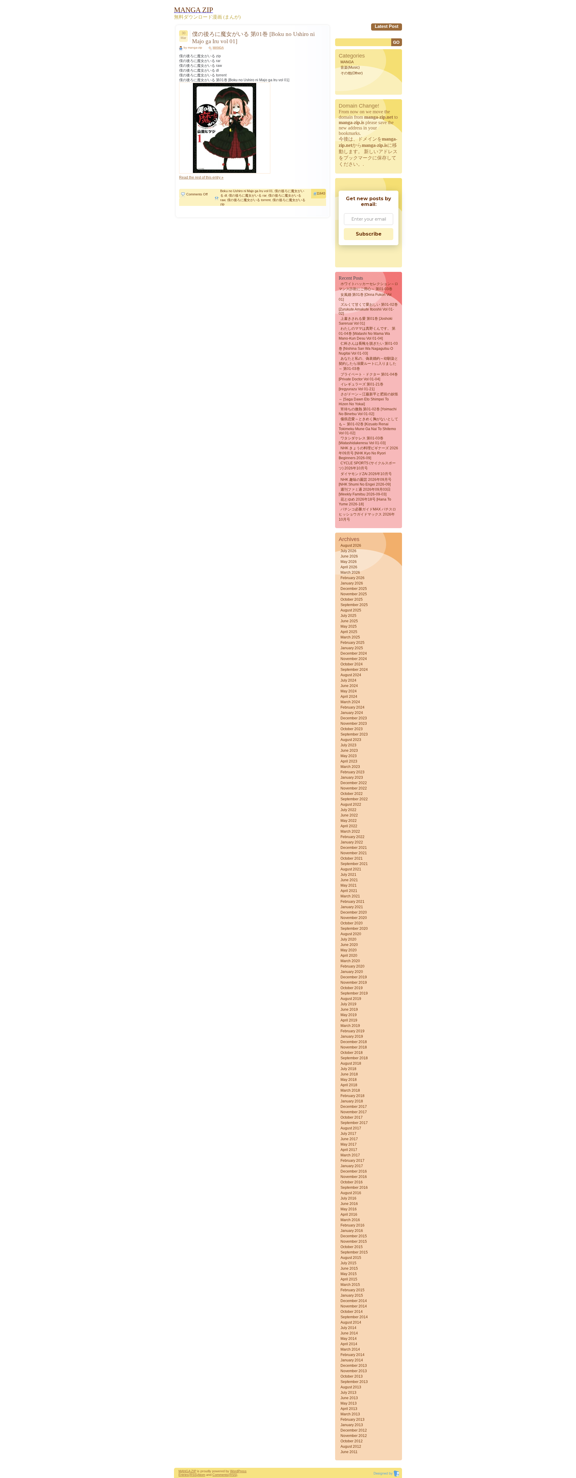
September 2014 (354, 1317)
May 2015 (348, 1274)
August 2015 (350, 1258)
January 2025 (351, 648)
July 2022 (348, 810)
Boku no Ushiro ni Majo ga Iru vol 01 (246, 191)
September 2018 (354, 1058)
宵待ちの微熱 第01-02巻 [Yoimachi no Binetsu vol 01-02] (368, 411)
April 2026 (348, 567)
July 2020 (348, 939)
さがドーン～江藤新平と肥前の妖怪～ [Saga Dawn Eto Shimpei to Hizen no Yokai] (368, 399)
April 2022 (348, 826)
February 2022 (352, 837)
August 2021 (350, 869)
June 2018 (349, 1074)
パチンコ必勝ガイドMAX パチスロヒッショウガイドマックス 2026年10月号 (367, 514)
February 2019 (352, 1031)
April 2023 (348, 761)
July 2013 (348, 1392)
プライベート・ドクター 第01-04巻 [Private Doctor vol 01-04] (368, 376)
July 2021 (348, 875)
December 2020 (353, 912)
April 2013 (348, 1409)
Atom (201, 1475)
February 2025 (352, 643)
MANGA (218, 47)
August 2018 (350, 1063)
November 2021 (353, 853)
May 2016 (348, 1209)
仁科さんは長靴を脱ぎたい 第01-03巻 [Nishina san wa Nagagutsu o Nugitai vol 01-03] (368, 348)
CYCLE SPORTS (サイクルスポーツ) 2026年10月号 (367, 465)
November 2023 (353, 723)
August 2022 (350, 804)
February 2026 (352, 578)
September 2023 (354, 734)
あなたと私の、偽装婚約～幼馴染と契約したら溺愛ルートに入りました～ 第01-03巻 (368, 363)
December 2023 (353, 718)
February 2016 (352, 1225)
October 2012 (351, 1441)
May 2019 (348, 1015)
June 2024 (349, 686)
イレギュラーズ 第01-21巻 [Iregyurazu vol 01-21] (361, 386)
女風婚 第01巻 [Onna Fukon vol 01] (365, 297)
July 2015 (348, 1263)
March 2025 (350, 637)
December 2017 (353, 1107)
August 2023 (350, 740)
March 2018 (350, 1090)
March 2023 (350, 767)
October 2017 (351, 1117)
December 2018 (353, 1042)
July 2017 (348, 1134)
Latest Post (386, 26)
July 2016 (348, 1198)
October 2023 (351, 729)
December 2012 (353, 1430)
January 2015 (351, 1295)
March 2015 (350, 1285)
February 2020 (352, 966)
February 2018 (352, 1096)
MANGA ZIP (187, 1471)
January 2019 (351, 1036)
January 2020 (351, 972)
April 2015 (348, 1279)
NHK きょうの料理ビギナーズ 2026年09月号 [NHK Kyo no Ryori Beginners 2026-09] (368, 453)
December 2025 (353, 589)
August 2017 (350, 1128)
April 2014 (348, 1344)
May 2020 (348, 950)
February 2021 (352, 902)
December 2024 (353, 653)
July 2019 (348, 1004)
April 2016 (348, 1214)
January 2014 (351, 1360)
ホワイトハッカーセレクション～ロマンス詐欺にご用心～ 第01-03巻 (368, 286)
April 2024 (348, 696)
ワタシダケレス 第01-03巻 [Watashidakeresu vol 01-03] (362, 440)
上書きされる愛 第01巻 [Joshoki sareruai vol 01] (365, 321)
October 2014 (351, 1312)
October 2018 (351, 1053)
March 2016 (350, 1220)
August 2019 (350, 999)
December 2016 (353, 1171)
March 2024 (350, 702)
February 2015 (352, 1290)
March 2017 (350, 1155)
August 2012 (350, 1446)
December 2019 (353, 977)
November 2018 (353, 1047)
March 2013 (350, 1414)
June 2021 (349, 880)
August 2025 (350, 610)
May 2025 (348, 626)
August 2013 (350, 1387)
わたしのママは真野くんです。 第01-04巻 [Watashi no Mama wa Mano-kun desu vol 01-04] (367, 333)
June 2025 (349, 621)
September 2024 (354, 670)
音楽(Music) (350, 67)
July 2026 (348, 551)
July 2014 (348, 1328)
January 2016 (351, 1231)
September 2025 (354, 605)
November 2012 (353, 1436)
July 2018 (348, 1069)
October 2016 (351, 1182)
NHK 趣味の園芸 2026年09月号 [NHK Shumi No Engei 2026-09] (365, 481)
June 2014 (349, 1333)
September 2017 (354, 1123)
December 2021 (353, 848)
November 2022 (353, 788)
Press (242, 1471)
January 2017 (351, 1166)
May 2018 (348, 1080)
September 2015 (354, 1252)
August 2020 (350, 934)
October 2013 (351, 1376)
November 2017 (353, 1112)
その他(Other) (351, 73)
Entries (183, 1475)
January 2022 (351, 842)
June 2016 (349, 1204)
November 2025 (353, 594)
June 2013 (349, 1398)
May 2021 (348, 885)
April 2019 (348, 1020)
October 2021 (351, 858)
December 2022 (353, 783)
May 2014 (348, 1339)
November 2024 (353, 659)
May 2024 (348, 691)
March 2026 (350, 572)
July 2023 (348, 745)
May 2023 (348, 756)
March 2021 (350, 896)
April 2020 (348, 955)
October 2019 (351, 988)
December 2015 (353, 1236)
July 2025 (348, 616)
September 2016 (354, 1187)
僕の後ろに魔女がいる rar (247, 195)
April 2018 (348, 1085)
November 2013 (353, 1371)
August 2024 (350, 675)
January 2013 (351, 1425)
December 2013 (353, 1366)
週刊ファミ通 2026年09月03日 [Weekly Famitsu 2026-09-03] (365, 491)
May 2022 (348, 821)
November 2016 (353, 1177)
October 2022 (351, 794)
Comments (220, 1475)
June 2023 (349, 750)
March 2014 (350, 1349)
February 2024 (352, 707)
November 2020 (353, 918)
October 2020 (351, 923)
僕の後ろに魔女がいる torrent (249, 200)
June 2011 (349, 1452)
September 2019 (354, 993)
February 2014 (352, 1355)
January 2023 (351, 777)
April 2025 (348, 632)
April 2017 (348, 1150)
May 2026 (348, 562)
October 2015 (351, 1247)
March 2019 (350, 1026)
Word (234, 1471)
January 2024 (351, 713)
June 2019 (349, 1009)
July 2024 (348, 680)
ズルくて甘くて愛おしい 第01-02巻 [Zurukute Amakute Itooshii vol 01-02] (368, 309)
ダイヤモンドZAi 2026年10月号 (366, 474)
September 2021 (354, 864)
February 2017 (352, 1160)
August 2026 (350, 545)
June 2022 (349, 815)
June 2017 (349, 1139)
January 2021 (351, 907)
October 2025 (351, 599)
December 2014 (353, 1301)
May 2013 (348, 1403)
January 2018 (351, 1101)
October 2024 (351, 664)
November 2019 (353, 982)
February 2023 (352, 772)
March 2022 (350, 831)
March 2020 (350, 961)
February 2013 (352, 1419)
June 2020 (349, 945)
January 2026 (351, 583)
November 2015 (353, 1241)
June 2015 (349, 1268)
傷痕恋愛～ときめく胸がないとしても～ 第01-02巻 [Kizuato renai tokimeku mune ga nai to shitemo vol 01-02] (368, 426)
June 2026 (349, 556)
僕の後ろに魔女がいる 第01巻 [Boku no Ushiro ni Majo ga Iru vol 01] (253, 37)
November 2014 (353, 1306)
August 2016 (350, 1193)
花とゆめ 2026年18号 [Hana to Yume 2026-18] (365, 501)
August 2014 (350, 1322)
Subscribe (369, 234)
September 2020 (354, 928)
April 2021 (348, 891)
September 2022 (354, 799)
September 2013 (354, 1382)
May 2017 (348, 1144)
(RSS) (193, 1475)
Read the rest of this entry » (201, 177)
